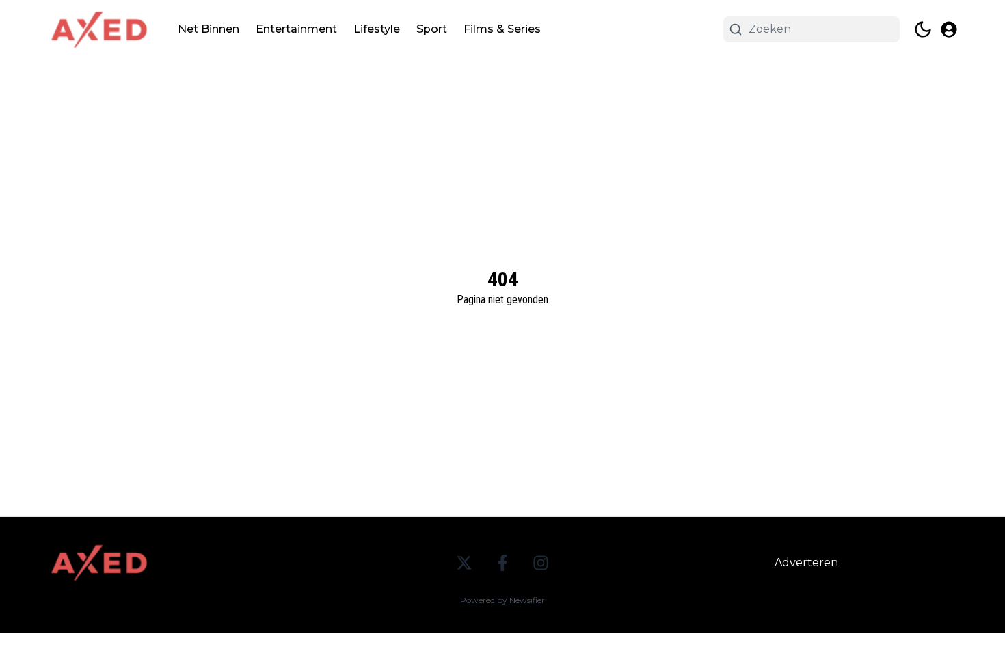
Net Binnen (208, 29)
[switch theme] (923, 29)
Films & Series (502, 29)
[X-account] (464, 563)
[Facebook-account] (502, 563)
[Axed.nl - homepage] (99, 29)
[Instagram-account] (541, 563)
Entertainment (296, 29)
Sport (431, 29)
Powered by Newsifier (502, 600)
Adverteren (806, 562)
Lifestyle (376, 29)
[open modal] (949, 29)
